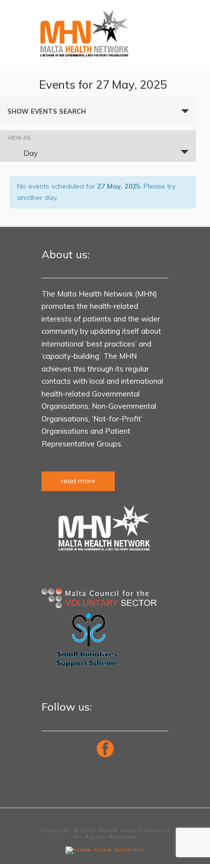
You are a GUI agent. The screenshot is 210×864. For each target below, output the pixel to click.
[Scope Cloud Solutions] (105, 849)
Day (30, 153)
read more (78, 480)
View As (19, 138)
